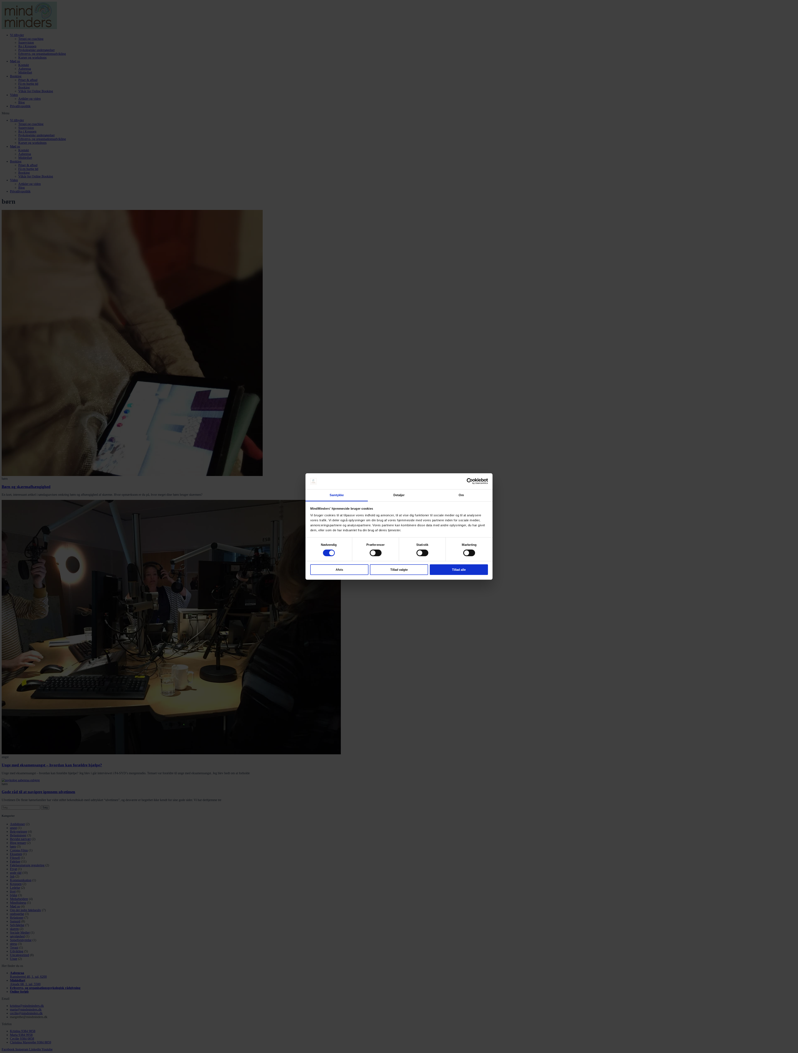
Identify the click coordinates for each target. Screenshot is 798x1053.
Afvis (339, 569)
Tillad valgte (399, 569)
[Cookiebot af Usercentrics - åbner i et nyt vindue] (470, 481)
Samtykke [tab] (337, 495)
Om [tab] (461, 495)
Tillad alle (459, 569)
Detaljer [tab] (399, 495)
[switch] (376, 553)
